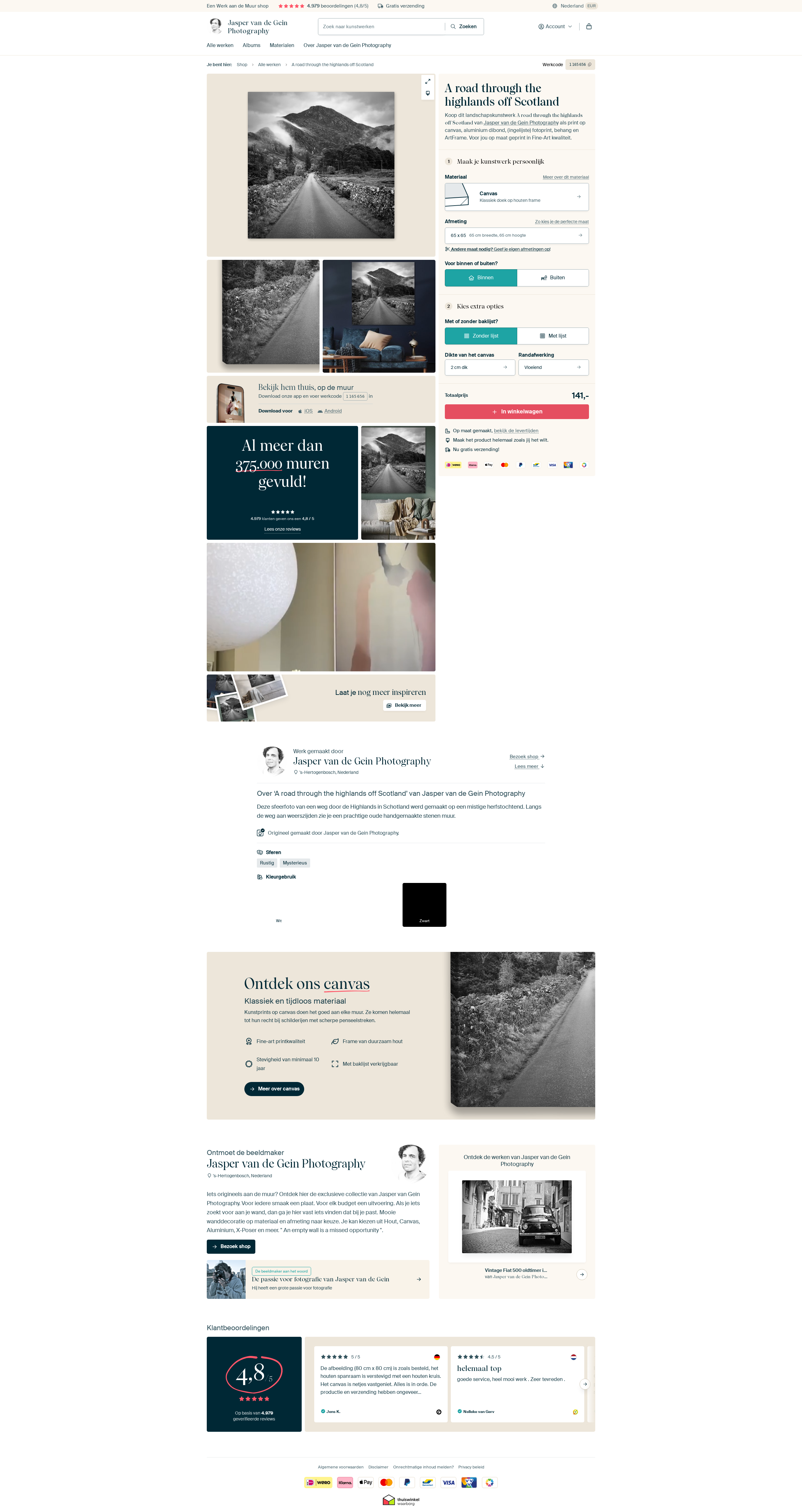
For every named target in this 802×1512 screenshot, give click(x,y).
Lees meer (527, 766)
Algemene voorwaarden (341, 1467)
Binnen (485, 277)
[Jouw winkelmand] (589, 26)
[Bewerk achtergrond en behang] (427, 93)
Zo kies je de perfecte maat (562, 221)
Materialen (282, 45)
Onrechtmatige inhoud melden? (423, 1467)
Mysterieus (295, 863)
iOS (309, 411)
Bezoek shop (524, 756)
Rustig (267, 863)
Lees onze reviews (282, 529)
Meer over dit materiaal (566, 177)
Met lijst (557, 336)
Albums (251, 45)
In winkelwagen (522, 411)
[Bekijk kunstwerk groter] (427, 81)
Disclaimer (378, 1467)
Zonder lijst (485, 336)
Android (333, 411)
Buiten (557, 277)
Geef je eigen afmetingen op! (500, 249)
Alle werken (220, 45)
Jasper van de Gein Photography (258, 26)
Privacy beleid (471, 1467)
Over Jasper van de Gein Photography (347, 45)
